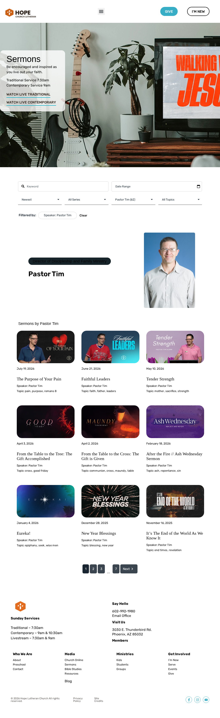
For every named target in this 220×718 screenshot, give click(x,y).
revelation (175, 550)
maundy (120, 470)
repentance (168, 470)
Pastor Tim (36, 386)
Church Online (74, 660)
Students (122, 664)
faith (93, 391)
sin (179, 470)
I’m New (173, 660)
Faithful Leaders (95, 379)
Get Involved (179, 654)
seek (41, 545)
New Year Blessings (98, 533)
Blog (68, 681)
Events (172, 669)
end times (160, 550)
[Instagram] (197, 699)
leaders (111, 391)
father (101, 391)
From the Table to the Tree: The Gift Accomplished (44, 456)
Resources (71, 673)
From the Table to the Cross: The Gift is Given (110, 456)
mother (159, 391)
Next (126, 569)
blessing (95, 545)
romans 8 (50, 391)
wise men (52, 545)
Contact (18, 669)
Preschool (19, 664)
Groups (121, 669)
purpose (37, 391)
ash (156, 470)
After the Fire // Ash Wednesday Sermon (174, 456)
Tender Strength (160, 379)
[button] (101, 11)
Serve (172, 664)
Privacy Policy (78, 700)
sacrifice (170, 391)
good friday (41, 470)
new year (108, 545)
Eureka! (24, 533)
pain (28, 391)
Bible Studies (73, 669)
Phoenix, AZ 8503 (126, 634)
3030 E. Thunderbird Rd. (132, 630)
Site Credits (98, 700)
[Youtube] (206, 699)
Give (171, 673)
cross (28, 470)
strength (183, 391)
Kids (119, 660)
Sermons (70, 664)
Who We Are (22, 654)
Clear (83, 215)
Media (70, 654)
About (17, 660)
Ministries (125, 654)
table (130, 470)
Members (120, 640)
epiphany (31, 545)
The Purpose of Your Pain (39, 379)
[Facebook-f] (189, 699)
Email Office (121, 616)
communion (97, 470)
